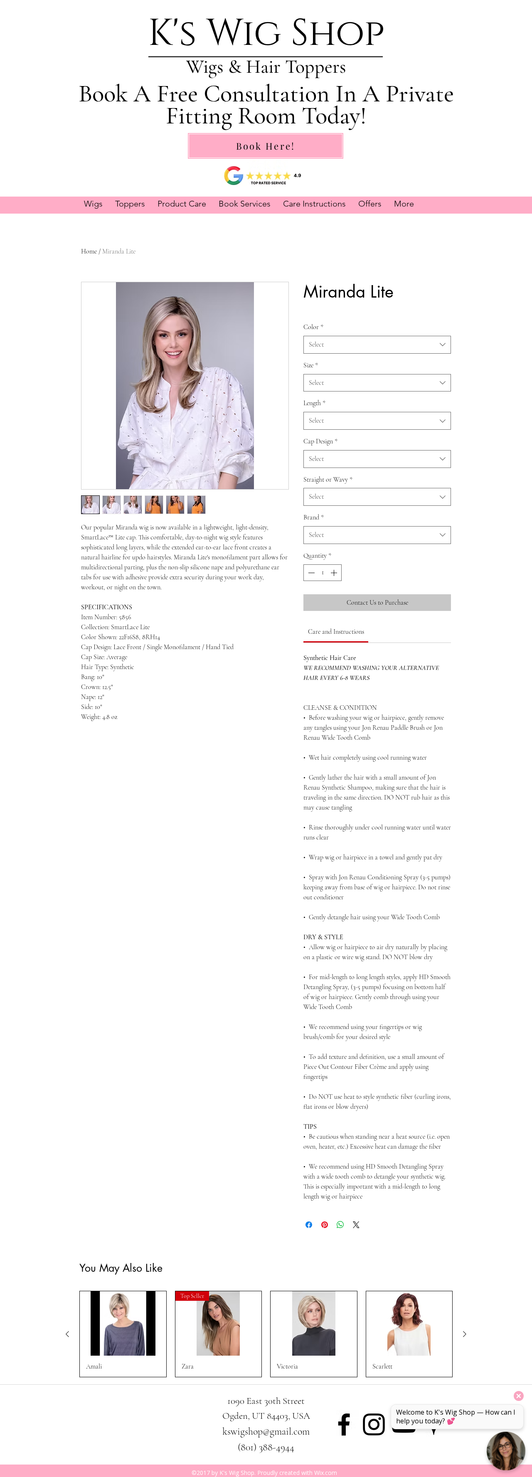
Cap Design (320, 441)
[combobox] (377, 345)
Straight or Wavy (327, 479)
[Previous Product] (67, 1334)
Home (89, 251)
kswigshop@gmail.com (266, 1431)
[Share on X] (356, 1225)
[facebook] (344, 1424)
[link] (336, 632)
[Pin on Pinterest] (325, 1225)
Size (310, 365)
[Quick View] (123, 1323)
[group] (266, 1334)
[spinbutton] (322, 573)
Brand (313, 517)
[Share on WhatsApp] (340, 1225)
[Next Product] (465, 1334)
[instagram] (374, 1424)
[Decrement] (310, 573)
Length (314, 403)
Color (313, 327)
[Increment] (334, 573)
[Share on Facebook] (309, 1225)
